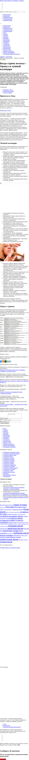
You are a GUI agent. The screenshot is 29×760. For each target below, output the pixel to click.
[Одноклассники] (3, 361)
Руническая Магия (7, 509)
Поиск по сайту (4, 11)
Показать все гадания (6, 479)
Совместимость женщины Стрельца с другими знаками (13, 488)
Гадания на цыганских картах (11, 453)
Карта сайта (6, 725)
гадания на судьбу (12, 523)
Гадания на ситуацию (9, 469)
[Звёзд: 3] (14, 357)
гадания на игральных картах (11, 516)
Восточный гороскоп (8, 505)
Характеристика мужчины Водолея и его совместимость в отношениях (15, 493)
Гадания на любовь (8, 463)
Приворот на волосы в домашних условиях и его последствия (12, 370)
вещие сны (8, 512)
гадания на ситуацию (21, 522)
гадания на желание (12, 514)
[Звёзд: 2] (8, 357)
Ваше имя (2, 419)
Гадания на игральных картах (11, 452)
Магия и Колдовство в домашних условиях (12, 0)
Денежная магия (7, 19)
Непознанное (7, 48)
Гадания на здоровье (9, 460)
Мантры (5, 35)
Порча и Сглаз (7, 49)
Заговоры (5, 37)
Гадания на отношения (9, 465)
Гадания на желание (8, 459)
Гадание (5, 34)
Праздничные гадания (9, 475)
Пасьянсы (6, 473)
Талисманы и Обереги (9, 447)
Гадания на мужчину (9, 466)
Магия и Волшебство (9, 52)
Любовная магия (7, 17)
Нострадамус (2, 507)
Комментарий (4, 418)
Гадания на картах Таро (9, 455)
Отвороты (6, 42)
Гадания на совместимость (10, 468)
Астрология (6, 45)
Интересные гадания (9, 472)
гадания (11, 512)
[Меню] (0, 23)
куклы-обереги (10, 533)
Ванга (1, 505)
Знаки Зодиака (20, 504)
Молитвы (5, 38)
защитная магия (15, 528)
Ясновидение (7, 47)
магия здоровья (6, 535)
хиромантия (25, 539)
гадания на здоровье (21, 514)
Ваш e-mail (3, 421)
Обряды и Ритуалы (8, 51)
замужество (3, 528)
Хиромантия (6, 476)
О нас (4, 724)
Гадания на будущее (8, 458)
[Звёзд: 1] (3, 357)
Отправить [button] (3, 759)
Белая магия (6, 16)
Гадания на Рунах (8, 456)
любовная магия (21, 533)
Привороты (6, 41)
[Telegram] (10, 361)
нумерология (16, 535)
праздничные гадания (13, 537)
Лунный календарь (8, 91)
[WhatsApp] (8, 361)
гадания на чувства (3, 526)
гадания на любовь (16, 518)
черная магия (6, 542)
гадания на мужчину (8, 520)
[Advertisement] (12, 692)
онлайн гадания (23, 535)
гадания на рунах (12, 522)
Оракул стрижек (7, 92)
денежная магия (15, 526)
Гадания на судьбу (8, 470)
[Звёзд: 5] (25, 357)
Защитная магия (7, 20)
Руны (4, 32)
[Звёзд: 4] (19, 357)
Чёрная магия (7, 14)
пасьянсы (3, 537)
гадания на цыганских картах (22, 523)
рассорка (21, 539)
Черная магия (7, 25)
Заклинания (6, 39)
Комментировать (5, 423)
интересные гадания (10, 531)
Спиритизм (6, 44)
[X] (5, 361)
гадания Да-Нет (17, 512)
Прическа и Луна (8, 89)
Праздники (9, 507)
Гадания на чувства (8, 462)
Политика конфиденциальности (12, 727)
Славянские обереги (17, 509)
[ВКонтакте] (1, 361)
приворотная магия (9, 539)
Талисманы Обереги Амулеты (11, 54)
